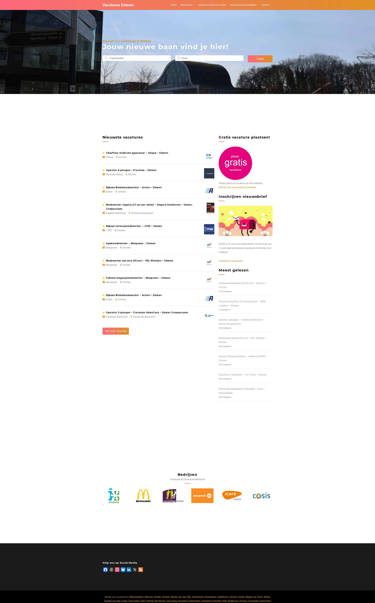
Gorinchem (265, 601)
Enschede (253, 601)
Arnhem (233, 597)
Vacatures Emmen (118, 5)
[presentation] (103, 505)
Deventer (182, 601)
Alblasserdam (136, 597)
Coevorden (133, 601)
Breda (267, 597)
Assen (241, 597)
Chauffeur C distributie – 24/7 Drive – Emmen (242, 374)
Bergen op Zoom (254, 597)
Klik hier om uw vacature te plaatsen (237, 187)
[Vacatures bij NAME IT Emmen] (261, 496)
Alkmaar (148, 597)
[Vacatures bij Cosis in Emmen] (232, 495)
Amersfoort (198, 597)
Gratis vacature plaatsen (212, 5)
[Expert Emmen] (173, 496)
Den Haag (172, 601)
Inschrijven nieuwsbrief (243, 5)
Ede (225, 601)
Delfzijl (149, 601)
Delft (142, 601)
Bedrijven (186, 5)
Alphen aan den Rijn (180, 597)
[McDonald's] (114, 496)
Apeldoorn (223, 597)
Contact (265, 5)
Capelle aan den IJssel (115, 601)
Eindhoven (233, 601)
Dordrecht (206, 601)
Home (173, 5)
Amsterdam (211, 597)
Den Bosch (160, 601)
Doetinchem (194, 601)
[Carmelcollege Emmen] (143, 496)
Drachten (217, 601)
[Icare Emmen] (202, 496)
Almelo (157, 597)
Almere (165, 597)
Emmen (243, 601)
